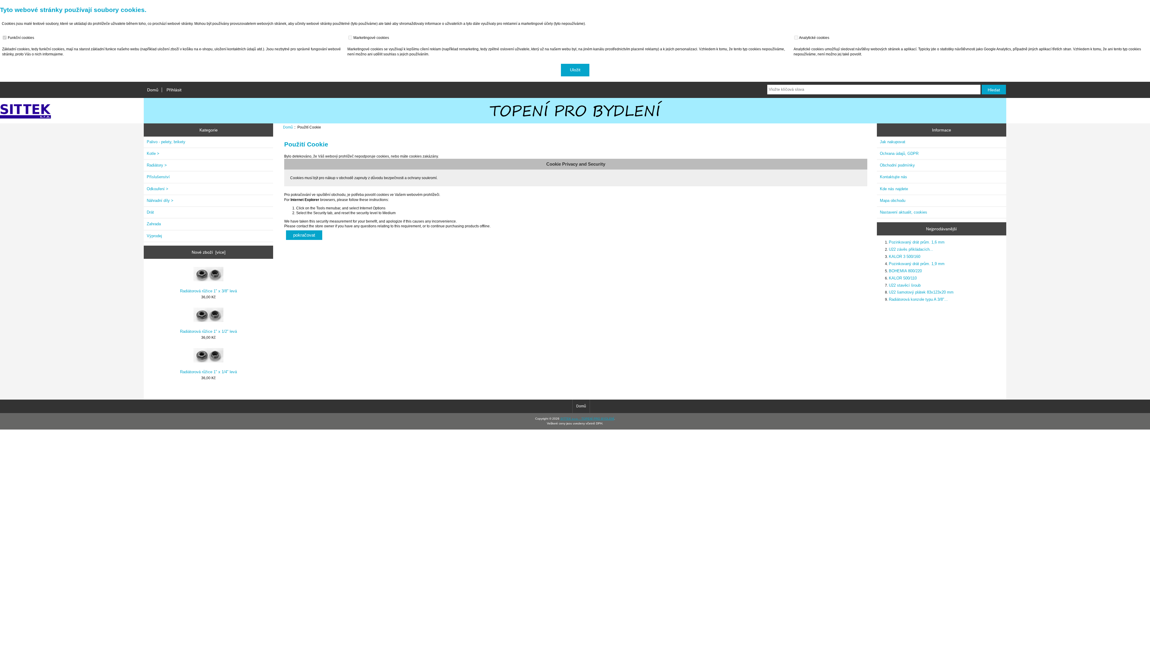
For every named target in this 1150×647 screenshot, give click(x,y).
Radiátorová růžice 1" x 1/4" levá (208, 372)
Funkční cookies (20, 38)
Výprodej (154, 236)
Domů (152, 89)
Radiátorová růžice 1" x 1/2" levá (208, 331)
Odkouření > (157, 189)
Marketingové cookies (370, 38)
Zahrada (154, 224)
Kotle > (153, 153)
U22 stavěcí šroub (905, 285)
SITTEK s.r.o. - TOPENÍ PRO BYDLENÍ (587, 418)
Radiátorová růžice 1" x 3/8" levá (208, 291)
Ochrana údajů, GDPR (899, 153)
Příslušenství (158, 177)
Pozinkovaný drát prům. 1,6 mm (917, 242)
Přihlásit (174, 89)
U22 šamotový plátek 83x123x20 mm (921, 292)
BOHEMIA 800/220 (905, 271)
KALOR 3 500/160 (904, 256)
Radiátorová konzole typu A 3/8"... (918, 299)
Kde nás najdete (894, 189)
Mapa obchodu (892, 200)
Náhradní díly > (160, 200)
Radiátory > (157, 165)
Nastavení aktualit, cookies (903, 212)
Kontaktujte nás (893, 177)
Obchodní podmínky (897, 165)
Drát (150, 212)
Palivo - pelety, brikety (166, 142)
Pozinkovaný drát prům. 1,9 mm (917, 263)
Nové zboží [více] (209, 252)
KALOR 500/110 (903, 278)
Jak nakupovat (892, 142)
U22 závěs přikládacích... (911, 249)
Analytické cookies (813, 38)
